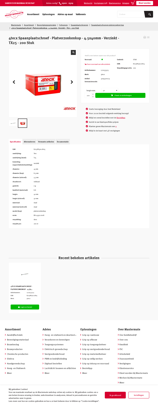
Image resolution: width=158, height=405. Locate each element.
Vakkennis (81, 14)
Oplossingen (48, 14)
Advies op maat (65, 14)
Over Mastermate (129, 329)
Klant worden (145, 2)
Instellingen (139, 395)
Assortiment (33, 14)
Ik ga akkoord (115, 395)
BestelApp (121, 117)
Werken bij (88, 3)
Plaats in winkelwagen (123, 95)
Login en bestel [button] (26, 307)
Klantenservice (115, 3)
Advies (47, 329)
